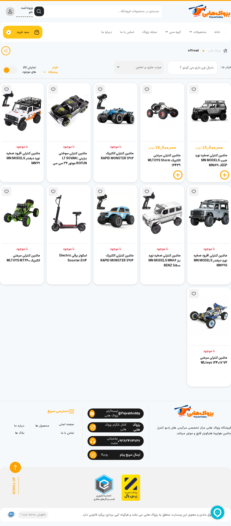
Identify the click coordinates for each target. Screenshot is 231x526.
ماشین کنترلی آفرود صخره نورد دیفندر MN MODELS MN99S (210, 260)
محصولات (199, 32)
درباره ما (106, 32)
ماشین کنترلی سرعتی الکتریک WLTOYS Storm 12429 (164, 160)
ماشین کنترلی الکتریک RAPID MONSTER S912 (117, 156)
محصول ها (42, 426)
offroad (193, 51)
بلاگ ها (19, 433)
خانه (217, 32)
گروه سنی (175, 32)
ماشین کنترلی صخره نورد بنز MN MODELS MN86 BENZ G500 (164, 260)
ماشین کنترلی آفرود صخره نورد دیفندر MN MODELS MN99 (23, 158)
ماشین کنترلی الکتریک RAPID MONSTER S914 (117, 258)
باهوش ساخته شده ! (33, 514)
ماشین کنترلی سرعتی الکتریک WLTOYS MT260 (23, 258)
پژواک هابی (214, 51)
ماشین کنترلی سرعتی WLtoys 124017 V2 (213, 360)
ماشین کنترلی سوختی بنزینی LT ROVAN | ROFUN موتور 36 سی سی (70, 158)
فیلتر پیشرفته (52, 70)
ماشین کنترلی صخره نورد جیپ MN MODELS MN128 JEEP (211, 160)
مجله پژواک (149, 32)
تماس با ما (127, 32)
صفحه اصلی (66, 424)
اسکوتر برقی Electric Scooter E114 (73, 258)
